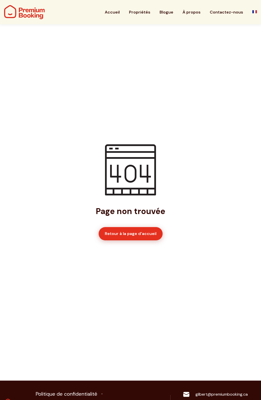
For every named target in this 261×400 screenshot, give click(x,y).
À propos (191, 12)
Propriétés (139, 12)
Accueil (112, 12)
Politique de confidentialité (66, 393)
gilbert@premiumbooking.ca (221, 394)
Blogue (166, 12)
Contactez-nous (226, 12)
